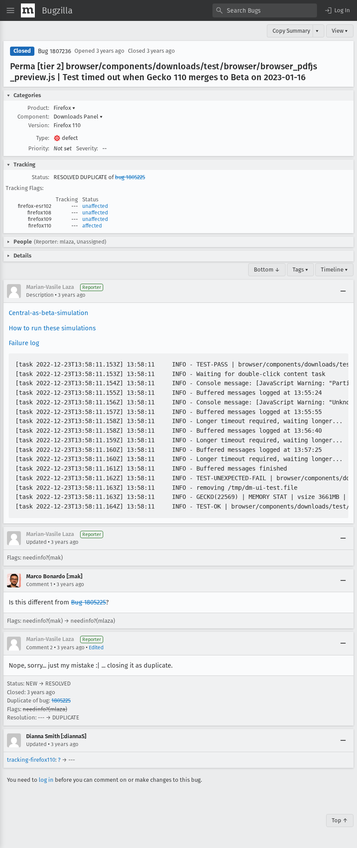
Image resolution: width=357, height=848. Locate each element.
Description (40, 295)
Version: (38, 125)
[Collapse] (343, 291)
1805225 (61, 700)
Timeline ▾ (334, 269)
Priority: (38, 148)
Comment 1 (39, 584)
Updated (36, 542)
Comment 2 (39, 647)
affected (92, 226)
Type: (42, 138)
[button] (337, 10)
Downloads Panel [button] (78, 116)
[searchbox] (264, 10)
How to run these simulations (52, 328)
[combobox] (264, 10)
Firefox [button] (64, 108)
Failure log (24, 343)
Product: (38, 108)
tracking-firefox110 (31, 759)
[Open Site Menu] (10, 10)
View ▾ (340, 30)
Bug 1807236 (54, 51)
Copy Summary (291, 30)
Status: (40, 177)
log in (46, 780)
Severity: (87, 148)
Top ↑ (340, 820)
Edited (96, 647)
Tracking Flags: (25, 188)
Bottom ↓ (267, 269)
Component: (33, 116)
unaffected (95, 206)
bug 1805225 (130, 177)
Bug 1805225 (88, 602)
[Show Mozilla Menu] (28, 10)
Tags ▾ (300, 269)
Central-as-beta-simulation (48, 313)
